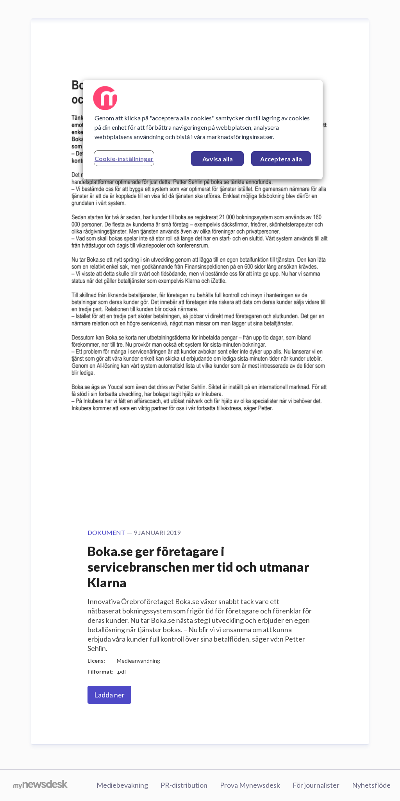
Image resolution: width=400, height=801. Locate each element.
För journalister (316, 785)
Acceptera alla (281, 159)
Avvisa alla (217, 159)
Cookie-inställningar (124, 158)
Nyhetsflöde (371, 785)
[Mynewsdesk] (40, 785)
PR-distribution (184, 785)
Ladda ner (109, 694)
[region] (203, 129)
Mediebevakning (122, 785)
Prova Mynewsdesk (250, 785)
